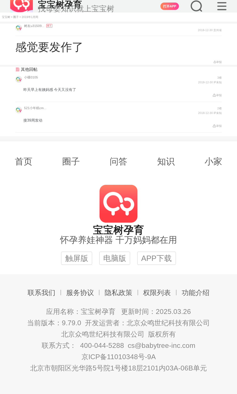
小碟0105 (31, 77)
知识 (166, 161)
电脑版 (114, 258)
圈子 (16, 17)
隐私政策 (118, 292)
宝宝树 (6, 17)
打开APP (169, 6)
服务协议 (80, 292)
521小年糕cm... (35, 108)
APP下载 (156, 258)
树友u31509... (34, 26)
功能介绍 (195, 292)
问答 (118, 161)
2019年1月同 (30, 17)
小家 (213, 161)
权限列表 (157, 292)
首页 (23, 161)
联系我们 (41, 292)
